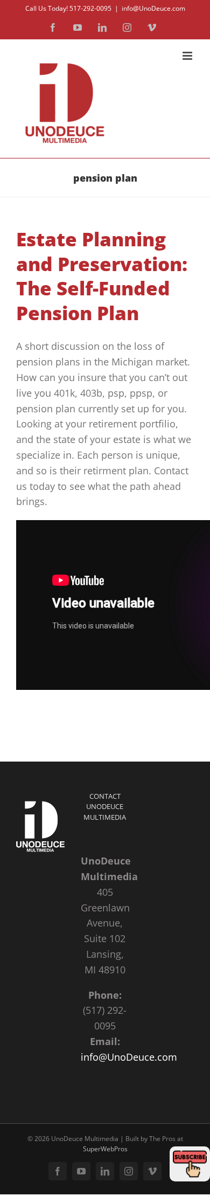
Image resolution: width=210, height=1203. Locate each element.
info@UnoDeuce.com (153, 8)
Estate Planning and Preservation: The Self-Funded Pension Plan (101, 276)
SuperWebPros (105, 1148)
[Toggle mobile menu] (188, 55)
